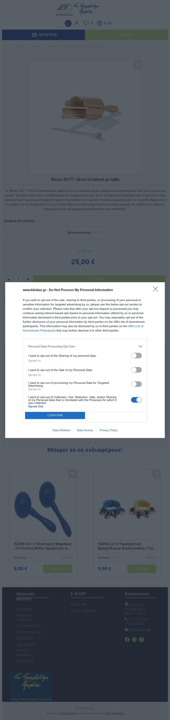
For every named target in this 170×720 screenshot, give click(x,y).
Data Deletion (61, 430)
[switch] (136, 355)
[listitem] (85, 346)
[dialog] (85, 360)
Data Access (85, 430)
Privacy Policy (109, 430)
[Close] (157, 290)
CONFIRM (55, 415)
